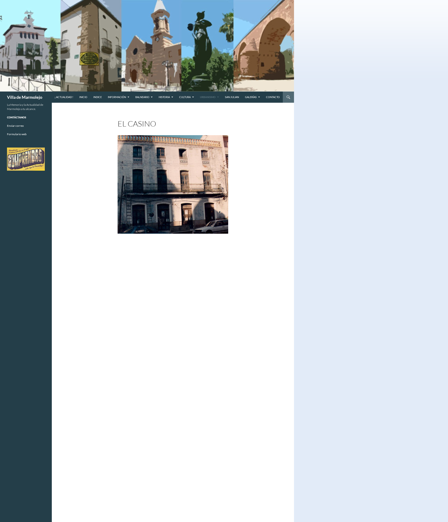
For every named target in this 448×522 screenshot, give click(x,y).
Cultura (185, 97)
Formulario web (17, 134)
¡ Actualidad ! (64, 97)
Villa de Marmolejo (24, 97)
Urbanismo (208, 97)
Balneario (142, 97)
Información (117, 97)
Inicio (83, 97)
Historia (164, 97)
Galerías (251, 97)
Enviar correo (15, 125)
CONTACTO (273, 97)
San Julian (232, 97)
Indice (97, 97)
